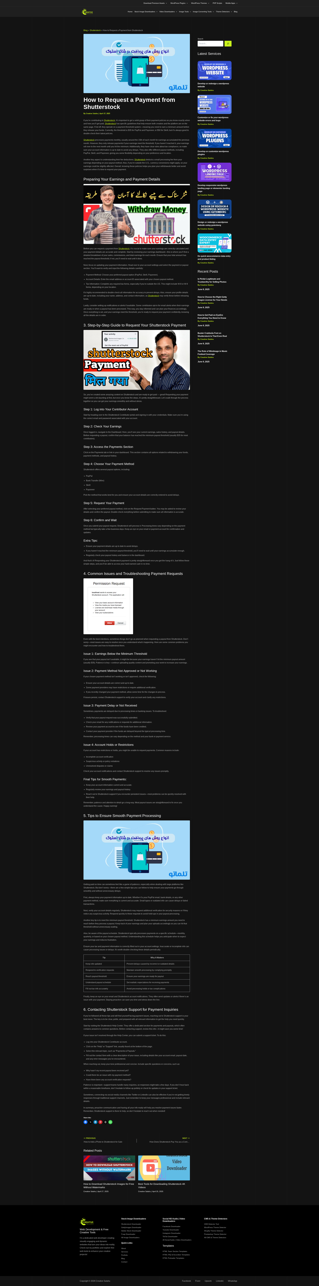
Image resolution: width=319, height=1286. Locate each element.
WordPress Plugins (177, 3)
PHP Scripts (217, 3)
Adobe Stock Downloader (131, 1231)
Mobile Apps (230, 3)
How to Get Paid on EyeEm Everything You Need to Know (212, 316)
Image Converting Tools (202, 12)
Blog (235, 12)
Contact (124, 1262)
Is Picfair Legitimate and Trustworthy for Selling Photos (212, 280)
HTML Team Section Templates (175, 1251)
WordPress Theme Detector (215, 1227)
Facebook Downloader (171, 1226)
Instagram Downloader (172, 1233)
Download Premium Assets (154, 3)
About (123, 1248)
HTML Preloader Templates (173, 1258)
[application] (166, 3)
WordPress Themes (199, 3)
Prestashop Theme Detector (215, 1234)
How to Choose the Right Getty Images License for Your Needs (212, 298)
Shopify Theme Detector (213, 1231)
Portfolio (124, 1255)
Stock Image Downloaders (144, 12)
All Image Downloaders (130, 1238)
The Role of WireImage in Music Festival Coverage (212, 352)
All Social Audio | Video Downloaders (177, 1240)
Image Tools (184, 12)
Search (200, 39)
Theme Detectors (223, 12)
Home (130, 12)
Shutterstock (95, 30)
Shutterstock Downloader (131, 1224)
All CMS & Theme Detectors (215, 1238)
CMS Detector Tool (211, 1224)
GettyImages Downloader (131, 1227)
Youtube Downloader (171, 1230)
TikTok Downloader (170, 1237)
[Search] (228, 43)
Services (124, 1252)
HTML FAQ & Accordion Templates (176, 1255)
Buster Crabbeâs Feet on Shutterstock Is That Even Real (212, 334)
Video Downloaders (167, 12)
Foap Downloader (128, 1234)
